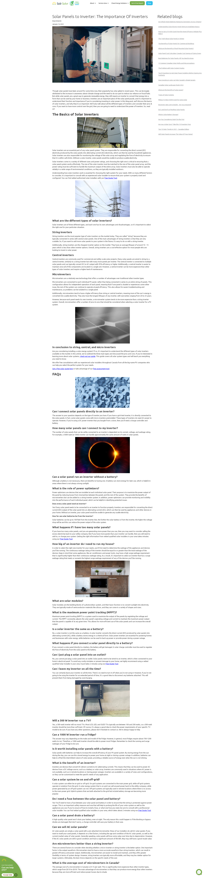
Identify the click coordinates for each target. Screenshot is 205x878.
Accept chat (7, 875)
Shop (149, 3)
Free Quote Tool (111, 178)
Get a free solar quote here (62, 369)
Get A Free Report (137, 3)
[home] (65, 3)
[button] (93, 3)
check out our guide (87, 356)
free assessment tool (101, 369)
